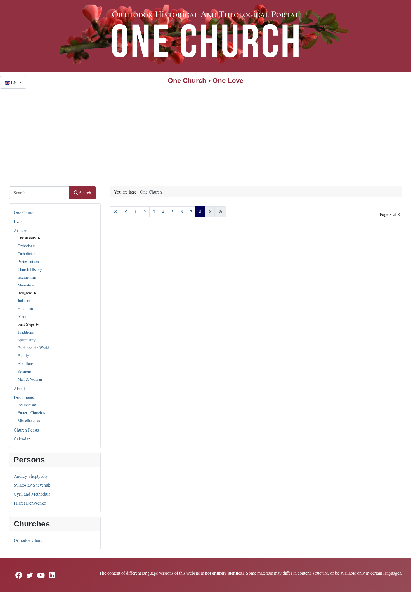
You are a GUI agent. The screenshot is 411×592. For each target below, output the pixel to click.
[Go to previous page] (126, 211)
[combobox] (39, 192)
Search (85, 192)
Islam (22, 316)
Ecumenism (27, 277)
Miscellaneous (29, 420)
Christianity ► (29, 238)
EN (14, 82)
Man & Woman (30, 379)
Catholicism (27, 253)
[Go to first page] (115, 211)
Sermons (24, 371)
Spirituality (27, 339)
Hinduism (25, 308)
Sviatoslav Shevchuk (32, 485)
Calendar (22, 439)
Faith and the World (33, 347)
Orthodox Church (29, 540)
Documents (24, 397)
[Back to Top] (401, 582)
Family (23, 355)
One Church (25, 212)
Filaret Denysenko (30, 503)
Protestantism (28, 261)
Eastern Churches (31, 412)
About (19, 388)
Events (19, 221)
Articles (20, 230)
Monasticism (27, 285)
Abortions (25, 363)
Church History (30, 269)
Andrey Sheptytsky (31, 476)
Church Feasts (26, 430)
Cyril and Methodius (32, 494)
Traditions (26, 332)
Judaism (24, 300)
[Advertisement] (205, 131)
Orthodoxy (26, 245)
